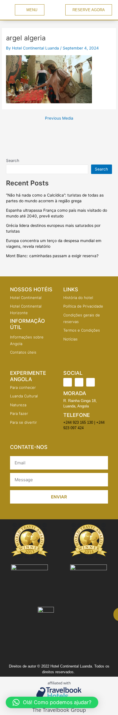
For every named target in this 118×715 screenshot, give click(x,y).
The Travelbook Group (59, 710)
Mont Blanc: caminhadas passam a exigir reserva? (52, 255)
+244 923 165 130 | (79, 422)
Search (12, 160)
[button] (52, 702)
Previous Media (59, 118)
